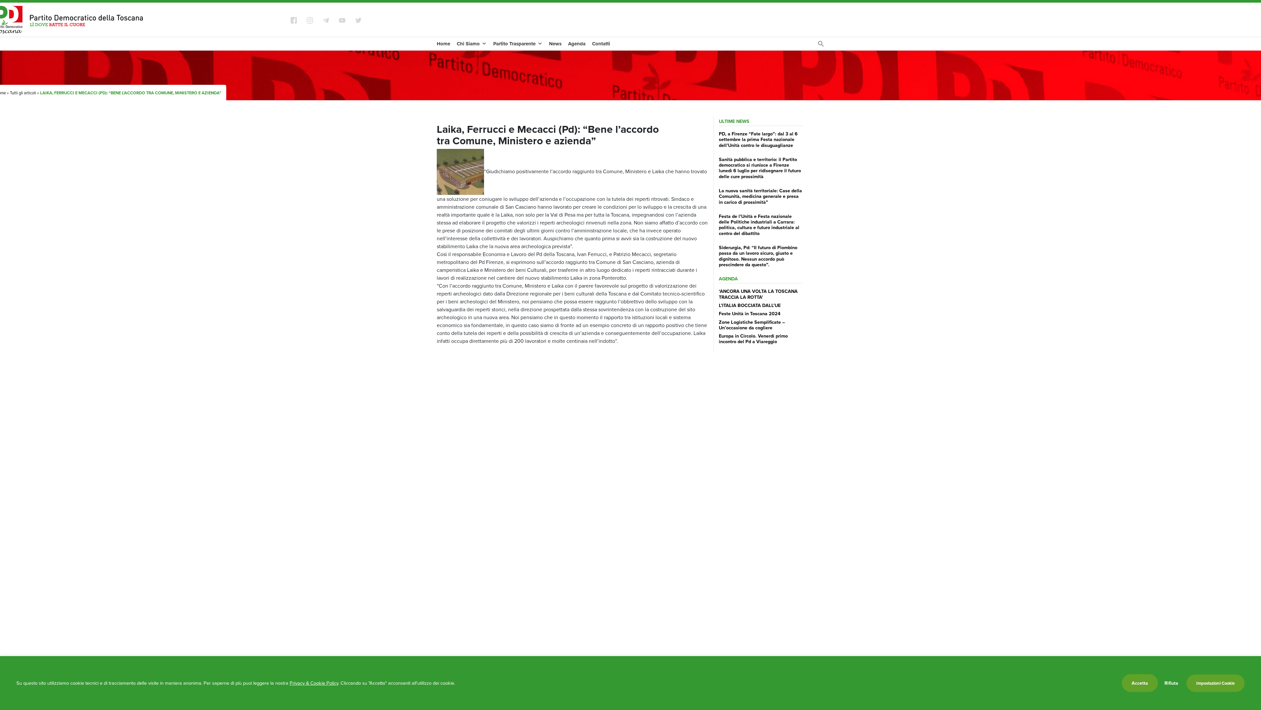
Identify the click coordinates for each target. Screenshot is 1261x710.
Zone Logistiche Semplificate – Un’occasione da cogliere (752, 325)
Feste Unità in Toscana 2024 (750, 313)
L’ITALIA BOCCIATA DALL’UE (750, 305)
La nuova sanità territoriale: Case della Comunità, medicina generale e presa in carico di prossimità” (760, 196)
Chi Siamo (468, 43)
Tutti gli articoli (23, 93)
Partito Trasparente (514, 43)
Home (443, 43)
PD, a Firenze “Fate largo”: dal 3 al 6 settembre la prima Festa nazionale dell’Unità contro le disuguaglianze (758, 139)
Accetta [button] (1140, 683)
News (555, 43)
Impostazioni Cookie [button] (1215, 683)
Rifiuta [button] (1171, 683)
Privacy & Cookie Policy (314, 682)
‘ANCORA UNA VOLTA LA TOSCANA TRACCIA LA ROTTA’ (758, 294)
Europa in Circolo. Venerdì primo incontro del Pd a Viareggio (753, 338)
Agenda (577, 43)
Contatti (601, 43)
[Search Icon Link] (821, 45)
